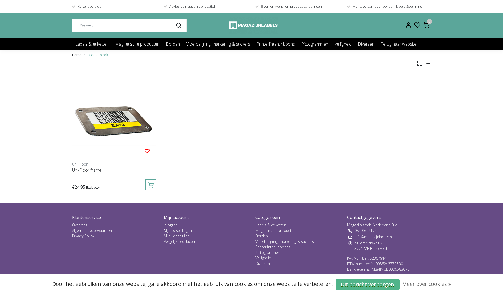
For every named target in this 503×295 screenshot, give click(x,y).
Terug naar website (399, 44)
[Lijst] (427, 63)
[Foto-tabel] (419, 63)
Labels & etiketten (92, 44)
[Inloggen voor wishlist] (147, 150)
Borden (173, 44)
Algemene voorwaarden (92, 230)
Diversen (366, 44)
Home (76, 54)
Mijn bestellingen (178, 230)
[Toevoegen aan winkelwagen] (150, 184)
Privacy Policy (83, 235)
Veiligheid (343, 44)
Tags (90, 54)
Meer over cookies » (426, 283)
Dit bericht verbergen (367, 284)
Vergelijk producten (180, 241)
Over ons (79, 224)
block (104, 54)
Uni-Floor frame (86, 170)
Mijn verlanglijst (176, 235)
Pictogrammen (314, 44)
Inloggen (171, 224)
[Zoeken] (178, 25)
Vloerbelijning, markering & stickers (218, 44)
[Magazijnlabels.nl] (253, 25)
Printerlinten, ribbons (275, 44)
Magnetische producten (137, 44)
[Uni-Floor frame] (114, 117)
